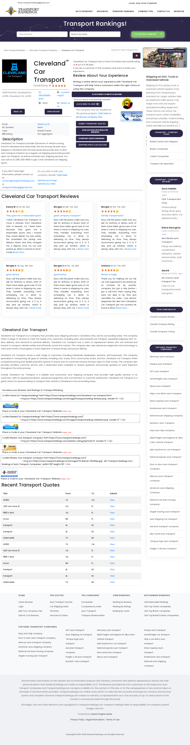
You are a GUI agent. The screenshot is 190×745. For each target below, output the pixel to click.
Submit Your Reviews (28, 615)
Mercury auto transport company (34, 642)
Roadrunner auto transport (163, 408)
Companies (87, 602)
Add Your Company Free (30, 611)
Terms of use (112, 719)
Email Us (18, 111)
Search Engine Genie (101, 714)
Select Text (66, 411)
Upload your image (47, 180)
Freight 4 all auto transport (163, 548)
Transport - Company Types (166, 133)
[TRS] (132, 116)
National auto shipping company (166, 415)
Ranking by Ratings (122, 606)
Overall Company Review (162, 316)
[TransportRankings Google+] (169, 3)
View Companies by (166, 309)
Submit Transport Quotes (92, 123)
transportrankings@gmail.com (17, 187)
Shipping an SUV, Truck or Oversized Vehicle (162, 78)
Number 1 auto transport (77, 661)
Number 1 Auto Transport (162, 423)
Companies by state (91, 606)
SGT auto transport (159, 371)
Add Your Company (146, 3)
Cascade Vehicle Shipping (171, 50)
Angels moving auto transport (165, 511)
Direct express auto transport (164, 401)
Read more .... (19, 252)
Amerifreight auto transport (163, 378)
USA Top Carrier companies (157, 606)
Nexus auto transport (160, 386)
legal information (95, 719)
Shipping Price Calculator (93, 145)
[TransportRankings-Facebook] (160, 3)
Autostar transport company (164, 526)
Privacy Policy (78, 719)
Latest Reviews (25, 602)
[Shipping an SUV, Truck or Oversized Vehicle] (165, 57)
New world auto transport (162, 533)
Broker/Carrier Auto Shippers (164, 141)
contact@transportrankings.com (18, 180)
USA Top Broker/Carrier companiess (161, 615)
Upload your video (47, 183)
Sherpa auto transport (161, 364)
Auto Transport (84, 11)
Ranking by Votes (121, 611)
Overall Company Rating (162, 324)
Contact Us (163, 11)
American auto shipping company (35, 646)
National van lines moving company (35, 651)
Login (132, 3)
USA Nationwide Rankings (156, 602)
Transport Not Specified (161, 163)
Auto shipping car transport (163, 519)
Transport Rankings (123, 11)
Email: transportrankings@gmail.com (34, 3)
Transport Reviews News (93, 615)
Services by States (59, 615)
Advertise (179, 11)
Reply (164, 195)
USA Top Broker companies (157, 611)
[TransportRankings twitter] (164, 3)
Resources (102, 11)
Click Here (62, 175)
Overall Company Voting (162, 331)
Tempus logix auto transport (164, 541)
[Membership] (67, 61)
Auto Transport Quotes (61, 602)
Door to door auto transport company (36, 638)
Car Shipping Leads (59, 606)
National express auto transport (165, 457)
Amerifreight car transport (157, 634)
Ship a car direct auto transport (166, 393)
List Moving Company (145, 34)
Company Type (145, 11)
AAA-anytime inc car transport (165, 449)
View (112, 500)
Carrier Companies (159, 156)
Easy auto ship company (162, 430)
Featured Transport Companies (166, 348)
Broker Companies (159, 149)
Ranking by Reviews (122, 602)
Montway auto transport (162, 356)
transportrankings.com (97, 734)
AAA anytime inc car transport (111, 643)
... (178, 218)
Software (54, 611)
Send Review (53, 111)
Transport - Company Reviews (166, 180)
